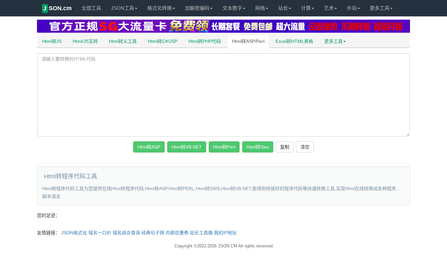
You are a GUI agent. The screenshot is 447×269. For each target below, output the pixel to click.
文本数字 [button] (232, 8)
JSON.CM (227, 245)
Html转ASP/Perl (248, 41)
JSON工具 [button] (122, 8)
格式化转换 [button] (159, 8)
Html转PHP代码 (204, 41)
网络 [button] (260, 8)
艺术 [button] (329, 8)
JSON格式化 (74, 232)
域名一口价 (99, 232)
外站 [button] (352, 8)
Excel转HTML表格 (294, 41)
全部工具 (91, 8)
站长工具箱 (201, 232)
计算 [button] (306, 8)
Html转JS (52, 41)
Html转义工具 (123, 41)
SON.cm (58, 8)
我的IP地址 (225, 232)
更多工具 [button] (379, 8)
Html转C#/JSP (162, 41)
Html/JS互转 (85, 41)
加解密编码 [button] (197, 8)
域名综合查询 (126, 232)
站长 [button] (283, 8)
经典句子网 (152, 232)
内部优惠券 (177, 232)
